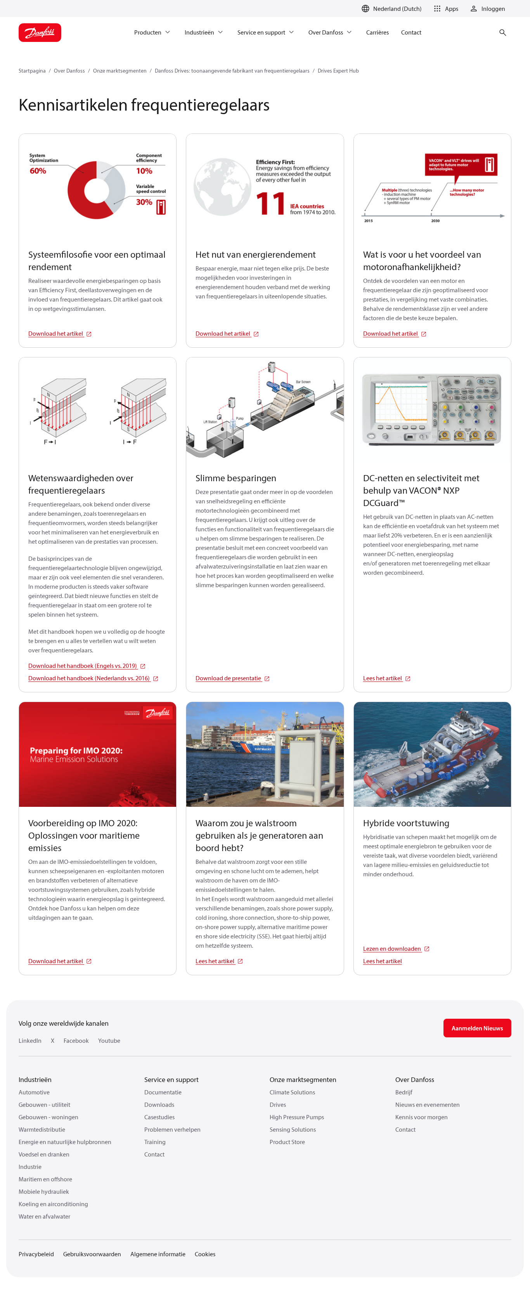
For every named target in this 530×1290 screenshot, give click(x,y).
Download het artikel (56, 333)
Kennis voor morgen (421, 1117)
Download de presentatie (229, 678)
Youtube (109, 1040)
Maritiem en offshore (45, 1179)
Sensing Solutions (293, 1129)
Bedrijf (403, 1092)
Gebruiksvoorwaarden (92, 1254)
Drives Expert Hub (338, 70)
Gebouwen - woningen (48, 1117)
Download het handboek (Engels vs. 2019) (83, 665)
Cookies (205, 1254)
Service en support (171, 1079)
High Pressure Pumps (297, 1117)
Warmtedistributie (42, 1129)
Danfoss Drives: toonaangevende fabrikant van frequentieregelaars (232, 70)
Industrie (30, 1166)
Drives (278, 1104)
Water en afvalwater (44, 1216)
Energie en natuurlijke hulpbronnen (65, 1142)
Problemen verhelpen (172, 1129)
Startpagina (32, 70)
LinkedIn (30, 1040)
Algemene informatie (157, 1254)
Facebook (76, 1040)
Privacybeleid (36, 1254)
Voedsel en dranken (44, 1154)
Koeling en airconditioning (53, 1204)
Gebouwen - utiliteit (44, 1104)
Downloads (159, 1104)
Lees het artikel (383, 678)
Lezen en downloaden (392, 948)
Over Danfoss (69, 70)
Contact (154, 1154)
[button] (444, 8)
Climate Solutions (292, 1092)
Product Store (287, 1142)
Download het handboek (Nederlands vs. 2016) (89, 678)
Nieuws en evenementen (427, 1104)
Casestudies (159, 1117)
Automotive (34, 1092)
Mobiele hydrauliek (44, 1191)
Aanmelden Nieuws (477, 1028)
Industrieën (35, 1079)
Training (155, 1142)
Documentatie (163, 1092)
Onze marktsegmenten (120, 70)
